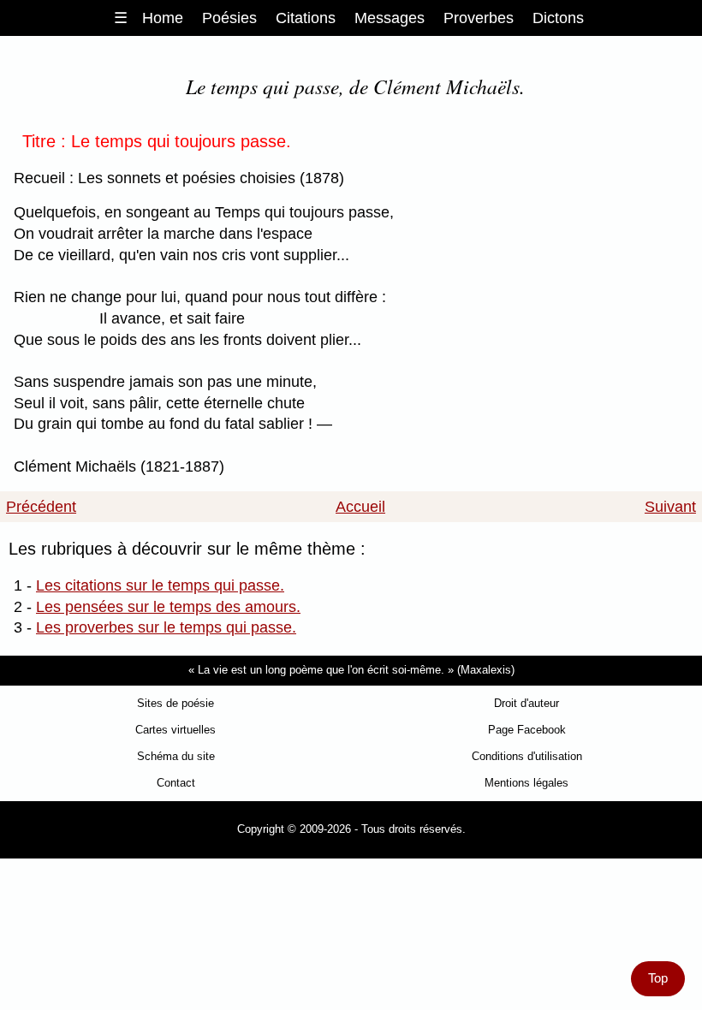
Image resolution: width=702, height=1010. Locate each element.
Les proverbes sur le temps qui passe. (166, 627)
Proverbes (478, 18)
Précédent (41, 506)
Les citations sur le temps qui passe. (160, 585)
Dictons (558, 18)
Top (658, 978)
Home (162, 18)
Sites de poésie (175, 703)
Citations (306, 18)
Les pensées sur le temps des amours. (168, 606)
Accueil (360, 506)
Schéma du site (176, 756)
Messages (389, 18)
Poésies (229, 18)
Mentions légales (526, 782)
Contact (176, 782)
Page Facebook (527, 729)
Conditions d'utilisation (527, 756)
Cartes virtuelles (175, 729)
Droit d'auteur (526, 703)
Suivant (670, 506)
